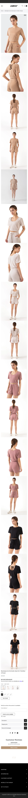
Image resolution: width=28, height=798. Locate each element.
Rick (14, 796)
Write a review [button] (14, 747)
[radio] (3, 687)
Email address (4, 708)
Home (2, 10)
